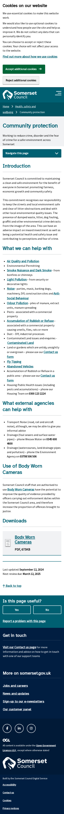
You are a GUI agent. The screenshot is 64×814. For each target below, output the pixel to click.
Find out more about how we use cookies (30, 56)
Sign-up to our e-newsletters (23, 701)
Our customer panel (17, 709)
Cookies (7, 800)
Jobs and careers (15, 686)
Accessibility (9, 784)
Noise (11, 288)
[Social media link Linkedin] (19, 728)
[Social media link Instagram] (31, 728)
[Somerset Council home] (20, 95)
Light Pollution (17, 279)
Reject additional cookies (21, 80)
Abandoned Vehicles (20, 366)
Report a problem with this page (24, 621)
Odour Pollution (17, 303)
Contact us (8, 792)
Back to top (13, 586)
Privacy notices (11, 808)
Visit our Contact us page (19, 647)
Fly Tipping (14, 361)
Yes (17, 610)
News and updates (16, 693)
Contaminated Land (20, 343)
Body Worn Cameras (20, 489)
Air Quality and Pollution (23, 261)
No (47, 610)
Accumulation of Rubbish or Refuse (30, 321)
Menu (58, 93)
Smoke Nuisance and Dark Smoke (29, 270)
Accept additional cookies (21, 69)
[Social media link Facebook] (7, 728)
